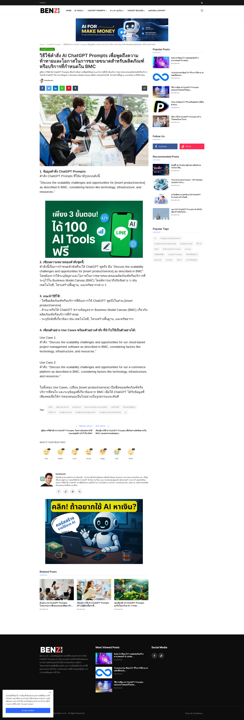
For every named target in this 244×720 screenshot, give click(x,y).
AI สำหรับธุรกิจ (191, 260)
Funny (88, 458)
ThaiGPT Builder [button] (135, 10)
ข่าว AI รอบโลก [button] (116, 10)
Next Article (101, 426)
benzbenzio (61, 474)
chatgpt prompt (65, 412)
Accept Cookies (28, 710)
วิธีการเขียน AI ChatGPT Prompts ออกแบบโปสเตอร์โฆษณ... (185, 88)
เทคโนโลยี (115, 407)
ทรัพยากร (52, 412)
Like (46, 458)
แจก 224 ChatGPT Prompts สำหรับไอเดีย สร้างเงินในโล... (186, 210)
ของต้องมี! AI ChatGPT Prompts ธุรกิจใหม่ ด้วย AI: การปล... (129, 604)
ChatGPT (169, 260)
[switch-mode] (202, 3)
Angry (102, 458)
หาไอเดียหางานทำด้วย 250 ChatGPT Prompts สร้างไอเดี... (186, 195)
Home (68, 10)
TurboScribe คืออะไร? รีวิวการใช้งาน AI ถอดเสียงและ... (187, 73)
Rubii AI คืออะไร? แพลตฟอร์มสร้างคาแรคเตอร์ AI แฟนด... (185, 59)
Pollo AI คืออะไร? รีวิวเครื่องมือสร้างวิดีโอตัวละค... (187, 103)
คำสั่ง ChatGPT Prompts (172, 249)
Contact (43, 2)
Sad (116, 458)
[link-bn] (122, 29)
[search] (202, 10)
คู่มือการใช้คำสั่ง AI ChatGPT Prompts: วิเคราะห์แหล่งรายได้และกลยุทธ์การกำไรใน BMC (66, 432)
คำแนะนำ (158, 260)
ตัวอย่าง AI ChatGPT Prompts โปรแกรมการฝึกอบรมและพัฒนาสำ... (56, 604)
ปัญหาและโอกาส (62, 407)
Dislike (60, 458)
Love (74, 458)
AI (125, 412)
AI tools (188, 249)
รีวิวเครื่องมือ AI (191, 254)
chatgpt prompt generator (85, 412)
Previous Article (85, 426)
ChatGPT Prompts (54, 44)
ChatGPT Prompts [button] (96, 10)
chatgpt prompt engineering (110, 412)
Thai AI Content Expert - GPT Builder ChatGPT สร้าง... (187, 181)
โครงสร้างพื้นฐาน (129, 407)
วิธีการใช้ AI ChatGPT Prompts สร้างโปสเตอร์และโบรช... (186, 118)
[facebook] (154, 656)
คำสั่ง (50, 407)
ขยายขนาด (76, 407)
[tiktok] (161, 656)
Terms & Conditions (193, 713)
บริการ (179, 260)
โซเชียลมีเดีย (159, 254)
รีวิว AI (199, 244)
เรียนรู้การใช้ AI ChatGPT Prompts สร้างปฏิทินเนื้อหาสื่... (93, 604)
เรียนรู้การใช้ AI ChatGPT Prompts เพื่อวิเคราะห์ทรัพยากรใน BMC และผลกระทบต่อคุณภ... (121, 432)
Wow (131, 458)
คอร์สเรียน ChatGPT (156, 10)
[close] (50, 692)
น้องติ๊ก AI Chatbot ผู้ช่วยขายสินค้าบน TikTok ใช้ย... (186, 166)
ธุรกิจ (156, 249)
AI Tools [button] (78, 10)
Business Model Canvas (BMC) (96, 407)
